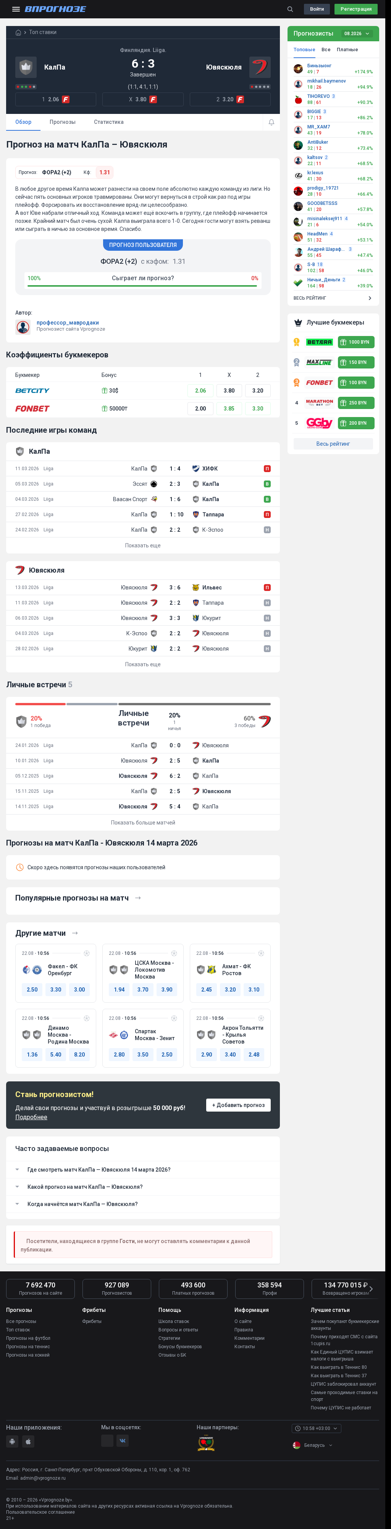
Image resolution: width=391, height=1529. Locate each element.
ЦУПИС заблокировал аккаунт (343, 1384)
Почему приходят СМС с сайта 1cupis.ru (344, 1340)
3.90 (167, 990)
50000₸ (118, 409)
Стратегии (169, 1338)
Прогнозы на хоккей (28, 1355)
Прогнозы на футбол (28, 1338)
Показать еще (143, 545)
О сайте (243, 1321)
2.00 (200, 409)
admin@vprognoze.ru (43, 1478)
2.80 (119, 1055)
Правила (243, 1330)
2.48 (254, 1055)
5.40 (55, 1055)
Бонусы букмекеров (180, 1346)
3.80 (229, 391)
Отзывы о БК (172, 1355)
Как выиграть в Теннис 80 (339, 1367)
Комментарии (249, 1338)
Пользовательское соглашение (40, 1512)
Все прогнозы (21, 1321)
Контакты (244, 1346)
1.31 (104, 172)
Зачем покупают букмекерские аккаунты (345, 1325)
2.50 (32, 990)
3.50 (142, 1055)
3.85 (229, 409)
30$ (113, 391)
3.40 (230, 1055)
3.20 (257, 391)
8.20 (79, 1055)
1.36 (32, 1055)
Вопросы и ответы (178, 1330)
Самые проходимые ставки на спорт (344, 1396)
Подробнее (31, 1117)
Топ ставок (18, 1330)
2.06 (200, 391)
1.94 (119, 990)
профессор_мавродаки (68, 323)
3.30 (257, 409)
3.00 (79, 990)
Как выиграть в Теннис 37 (339, 1375)
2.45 (206, 990)
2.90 (206, 1055)
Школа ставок (173, 1321)
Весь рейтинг (333, 444)
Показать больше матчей (143, 823)
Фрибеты (92, 1321)
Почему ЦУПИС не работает (341, 1408)
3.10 (254, 990)
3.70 (142, 990)
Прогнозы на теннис (28, 1346)
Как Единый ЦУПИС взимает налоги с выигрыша (342, 1355)
